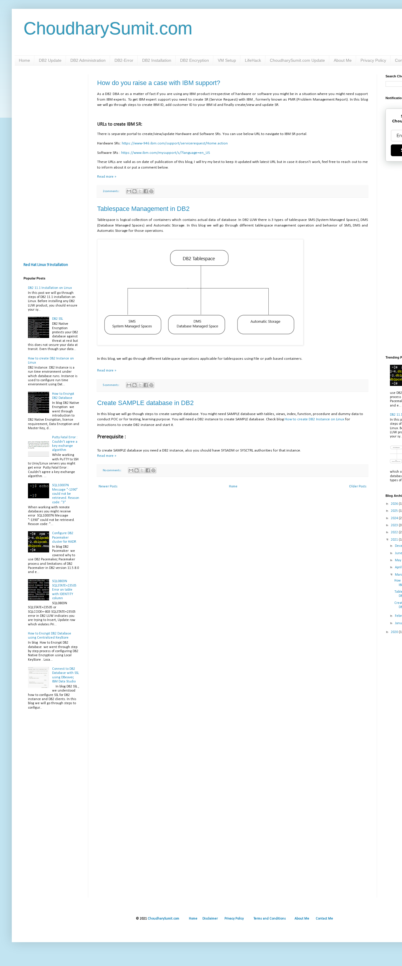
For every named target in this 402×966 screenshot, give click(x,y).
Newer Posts (108, 486)
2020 (395, 632)
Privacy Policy (373, 60)
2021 (395, 540)
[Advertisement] (51, 162)
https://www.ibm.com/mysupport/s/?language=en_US (165, 153)
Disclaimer (210, 918)
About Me (343, 60)
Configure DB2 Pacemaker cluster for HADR (64, 538)
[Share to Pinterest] (151, 191)
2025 (395, 511)
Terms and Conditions (269, 918)
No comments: (112, 470)
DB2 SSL (57, 319)
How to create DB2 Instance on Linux (314, 419)
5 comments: (111, 385)
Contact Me (324, 918)
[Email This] (129, 191)
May (398, 560)
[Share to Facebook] (146, 191)
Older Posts (357, 486)
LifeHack (253, 60)
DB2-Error (123, 60)
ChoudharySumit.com (108, 28)
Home (24, 60)
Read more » (106, 177)
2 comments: (111, 191)
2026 (395, 504)
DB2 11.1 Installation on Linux (50, 288)
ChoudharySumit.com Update (297, 60)
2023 (395, 525)
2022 (395, 532)
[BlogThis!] (134, 191)
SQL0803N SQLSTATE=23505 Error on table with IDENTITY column (64, 589)
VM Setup (227, 60)
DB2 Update (50, 60)
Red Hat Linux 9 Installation (46, 265)
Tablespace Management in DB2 (143, 208)
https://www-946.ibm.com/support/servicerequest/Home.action (175, 143)
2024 (395, 518)
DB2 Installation (156, 60)
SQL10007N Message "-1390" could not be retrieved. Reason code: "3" (65, 494)
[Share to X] (140, 191)
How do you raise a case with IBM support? (158, 82)
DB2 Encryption (194, 60)
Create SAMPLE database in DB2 (145, 403)
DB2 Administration (88, 60)
